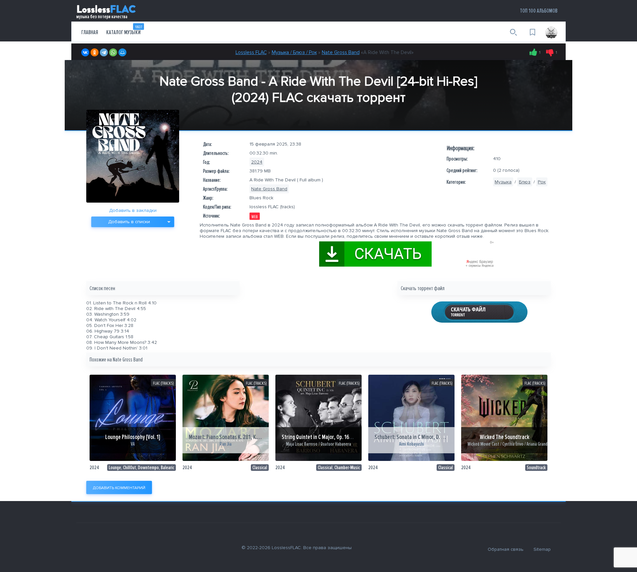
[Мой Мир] (122, 52)
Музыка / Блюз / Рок (294, 52)
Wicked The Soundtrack (504, 437)
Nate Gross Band (341, 52)
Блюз (525, 182)
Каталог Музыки (124, 30)
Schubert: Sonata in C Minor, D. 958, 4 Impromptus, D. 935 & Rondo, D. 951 (454, 437)
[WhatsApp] (113, 52)
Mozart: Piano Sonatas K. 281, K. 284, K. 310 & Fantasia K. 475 (254, 437)
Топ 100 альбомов (538, 10)
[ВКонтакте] (85, 52)
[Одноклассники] (95, 52)
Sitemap (542, 549)
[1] (533, 52)
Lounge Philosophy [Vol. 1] (132, 437)
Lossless (106, 10)
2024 (256, 162)
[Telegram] (104, 52)
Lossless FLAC (251, 52)
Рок (542, 182)
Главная (89, 32)
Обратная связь (506, 549)
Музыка (503, 182)
